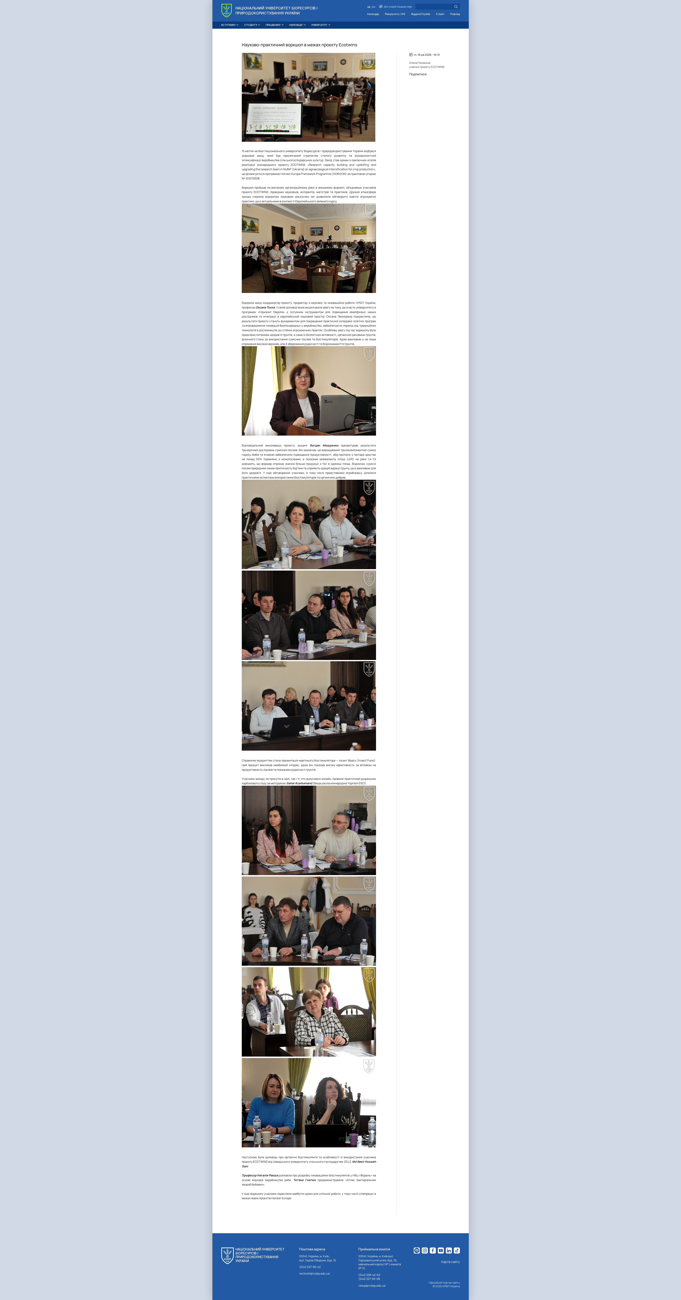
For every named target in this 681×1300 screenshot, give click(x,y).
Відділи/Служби (420, 14)
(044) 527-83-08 (369, 1279)
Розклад (455, 14)
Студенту (250, 25)
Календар (373, 14)
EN (373, 7)
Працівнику (273, 25)
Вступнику (228, 25)
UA (368, 7)
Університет (319, 25)
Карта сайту (450, 1261)
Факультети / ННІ (395, 14)
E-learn (440, 14)
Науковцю (296, 25)
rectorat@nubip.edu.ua (314, 1273)
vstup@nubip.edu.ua (371, 1286)
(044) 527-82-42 (310, 1267)
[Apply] (456, 7)
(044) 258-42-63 (369, 1275)
